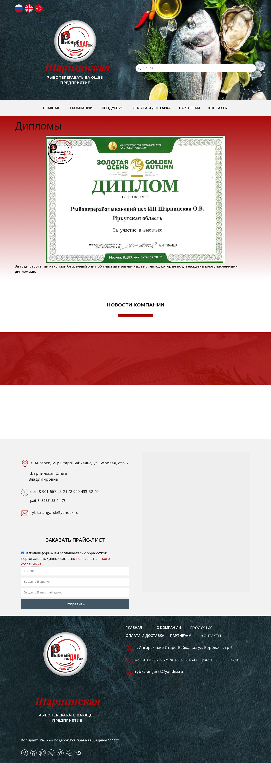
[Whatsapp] (51, 752)
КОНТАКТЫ (218, 108)
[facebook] (24, 752)
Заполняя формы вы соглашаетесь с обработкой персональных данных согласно (65, 558)
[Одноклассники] (33, 752)
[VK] (78, 752)
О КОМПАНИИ (80, 108)
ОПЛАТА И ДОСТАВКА (152, 108)
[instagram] (42, 752)
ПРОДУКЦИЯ (112, 108)
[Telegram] (60, 752)
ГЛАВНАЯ (51, 108)
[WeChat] (69, 752)
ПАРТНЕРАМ (189, 108)
